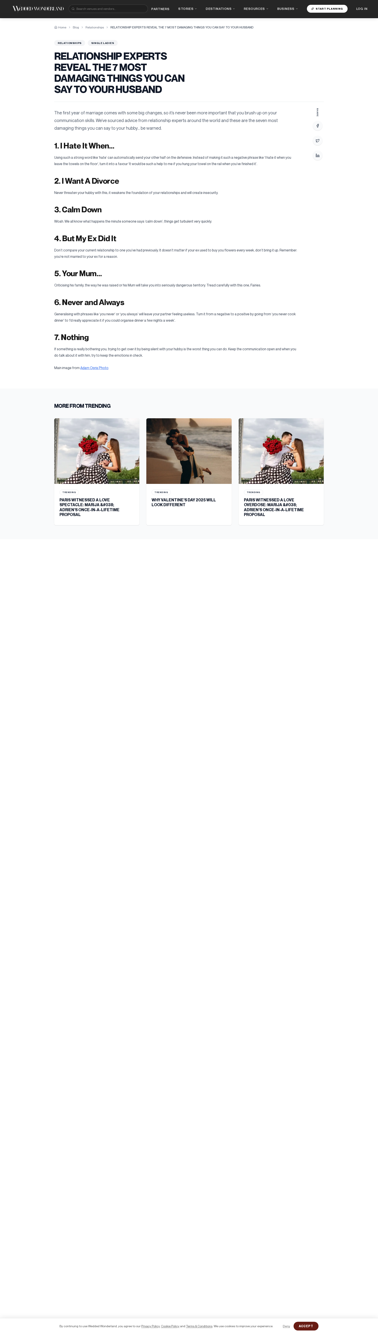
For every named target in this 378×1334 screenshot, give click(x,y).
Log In (362, 8)
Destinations (219, 8)
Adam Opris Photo (94, 368)
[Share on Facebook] (317, 126)
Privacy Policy (150, 1326)
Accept (306, 1326)
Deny (286, 1326)
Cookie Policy (170, 1326)
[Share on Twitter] (317, 140)
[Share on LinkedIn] (317, 155)
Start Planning (329, 8)
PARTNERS (160, 9)
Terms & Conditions (199, 1326)
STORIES (186, 8)
